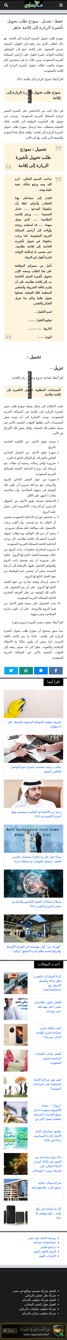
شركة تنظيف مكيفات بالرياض (37, 1308)
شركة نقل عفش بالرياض (40, 1295)
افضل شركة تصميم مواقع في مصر (34, 1290)
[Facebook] (56, 670)
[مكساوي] (33, 4)
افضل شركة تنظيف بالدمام (39, 1299)
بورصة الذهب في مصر (42, 1238)
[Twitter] (11, 670)
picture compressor (45, 1242)
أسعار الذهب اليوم (45, 1251)
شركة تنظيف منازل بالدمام (39, 1313)
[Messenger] (41, 670)
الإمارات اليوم (47, 1255)
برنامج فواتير (48, 1246)
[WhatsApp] (26, 670)
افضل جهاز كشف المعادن (40, 1304)
